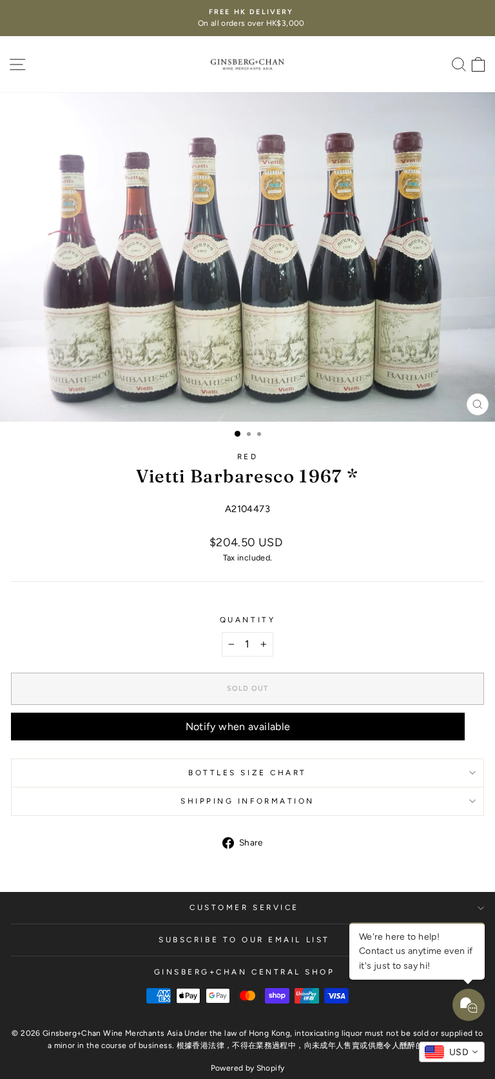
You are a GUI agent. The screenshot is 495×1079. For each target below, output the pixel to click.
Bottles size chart (247, 772)
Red (247, 456)
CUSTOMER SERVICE (244, 907)
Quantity (247, 619)
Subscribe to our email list (244, 939)
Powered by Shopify (248, 1068)
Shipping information (247, 801)
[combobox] (452, 1052)
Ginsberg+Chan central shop (244, 971)
